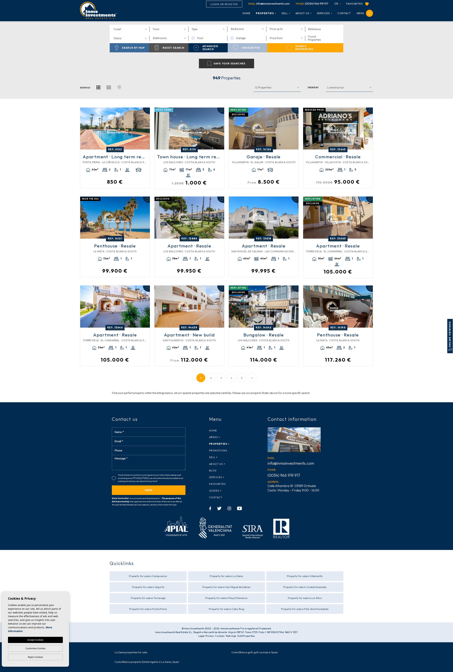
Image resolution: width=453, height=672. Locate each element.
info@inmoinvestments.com (269, 3)
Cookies (219, 636)
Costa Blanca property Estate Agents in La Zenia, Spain (147, 662)
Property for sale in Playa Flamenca (226, 598)
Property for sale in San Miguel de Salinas (226, 587)
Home (247, 13)
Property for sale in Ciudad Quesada (304, 587)
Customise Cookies (35, 648)
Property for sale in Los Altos (305, 598)
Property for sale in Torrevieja (148, 598)
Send (149, 490)
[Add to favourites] (146, 111)
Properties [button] (265, 13)
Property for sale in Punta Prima (148, 609)
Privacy (210, 636)
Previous (83, 129)
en (336, 3)
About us (302, 13)
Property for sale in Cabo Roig (226, 609)
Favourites (354, 3)
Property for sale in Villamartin (305, 576)
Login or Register (224, 4)
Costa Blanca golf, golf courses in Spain (254, 652)
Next (146, 129)
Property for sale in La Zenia (226, 576)
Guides (214, 490)
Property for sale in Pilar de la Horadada (304, 609)
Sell (285, 13)
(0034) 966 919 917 (312, 3)
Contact (344, 13)
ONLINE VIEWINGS (449, 334)
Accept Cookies (35, 639)
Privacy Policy (141, 478)
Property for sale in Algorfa (148, 587)
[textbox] (131, 29)
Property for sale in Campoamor (148, 576)
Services (323, 13)
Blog (213, 470)
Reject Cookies (35, 657)
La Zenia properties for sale (131, 652)
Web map (231, 636)
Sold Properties (246, 636)
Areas (213, 437)
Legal (201, 636)
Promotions (218, 450)
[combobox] (130, 29)
